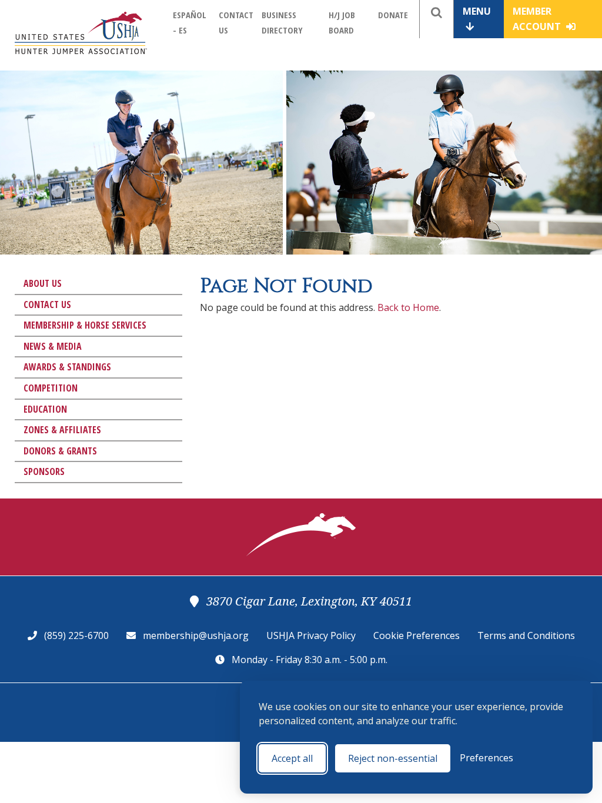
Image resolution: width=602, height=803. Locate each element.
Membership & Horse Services (85, 325)
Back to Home (408, 307)
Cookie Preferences (416, 635)
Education (45, 409)
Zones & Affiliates (62, 429)
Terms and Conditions (526, 635)
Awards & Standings (67, 366)
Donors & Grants (60, 450)
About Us (43, 283)
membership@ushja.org (196, 635)
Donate (393, 15)
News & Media (53, 346)
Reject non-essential (392, 758)
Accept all (292, 758)
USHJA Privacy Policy (311, 635)
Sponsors (44, 471)
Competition (51, 388)
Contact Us (47, 304)
